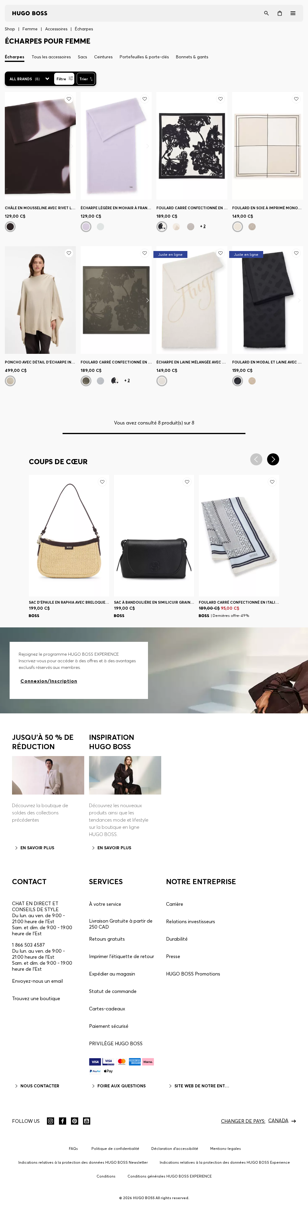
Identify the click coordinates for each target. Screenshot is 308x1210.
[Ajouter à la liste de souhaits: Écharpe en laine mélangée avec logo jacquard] (220, 253)
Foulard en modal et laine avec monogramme (267, 362)
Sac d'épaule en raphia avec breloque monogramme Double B (69, 602)
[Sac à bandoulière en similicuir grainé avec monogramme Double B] (154, 535)
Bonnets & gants (192, 57)
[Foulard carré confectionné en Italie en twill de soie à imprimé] (191, 146)
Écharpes (14, 57)
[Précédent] (33, 536)
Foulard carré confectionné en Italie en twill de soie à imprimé (191, 208)
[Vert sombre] (86, 381)
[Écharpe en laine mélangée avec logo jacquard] (191, 300)
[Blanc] (10, 381)
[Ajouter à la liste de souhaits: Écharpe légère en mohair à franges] (144, 98)
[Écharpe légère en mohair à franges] (116, 146)
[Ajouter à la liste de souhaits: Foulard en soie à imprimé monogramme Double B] (296, 98)
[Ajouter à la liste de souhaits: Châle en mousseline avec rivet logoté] (68, 98)
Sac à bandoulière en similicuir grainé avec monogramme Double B (154, 602)
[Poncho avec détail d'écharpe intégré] (40, 300)
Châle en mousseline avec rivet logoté (40, 208)
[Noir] (162, 227)
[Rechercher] (266, 13)
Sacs (82, 57)
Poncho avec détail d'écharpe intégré (40, 362)
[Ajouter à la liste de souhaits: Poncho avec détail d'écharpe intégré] (68, 253)
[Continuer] (72, 146)
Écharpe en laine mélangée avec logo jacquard (191, 362)
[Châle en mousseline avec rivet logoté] (40, 146)
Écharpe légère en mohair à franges (116, 208)
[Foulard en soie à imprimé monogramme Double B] (267, 146)
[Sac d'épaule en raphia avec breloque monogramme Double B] (69, 535)
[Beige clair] (176, 227)
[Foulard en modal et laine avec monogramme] (267, 300)
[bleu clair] (100, 227)
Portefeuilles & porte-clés (144, 57)
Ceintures (103, 57)
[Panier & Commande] (279, 13)
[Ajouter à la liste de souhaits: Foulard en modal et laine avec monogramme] (296, 253)
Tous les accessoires (51, 57)
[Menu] (293, 13)
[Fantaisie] (10, 227)
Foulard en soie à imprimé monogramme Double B (267, 208)
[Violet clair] (86, 227)
